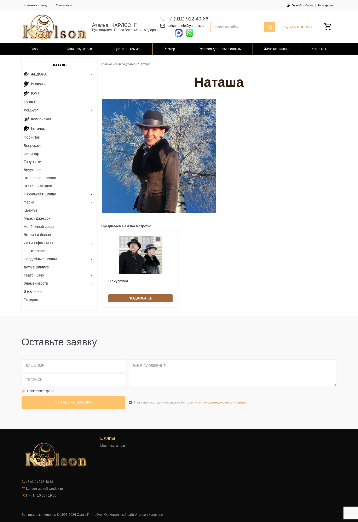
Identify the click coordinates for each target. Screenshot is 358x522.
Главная (106, 64)
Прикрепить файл (40, 391)
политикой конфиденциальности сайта (215, 402)
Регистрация (325, 5)
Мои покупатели (126, 64)
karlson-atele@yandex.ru (185, 26)
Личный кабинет (302, 5)
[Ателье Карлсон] (55, 27)
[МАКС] (179, 32)
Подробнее (140, 298)
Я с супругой (118, 281)
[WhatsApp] (189, 35)
